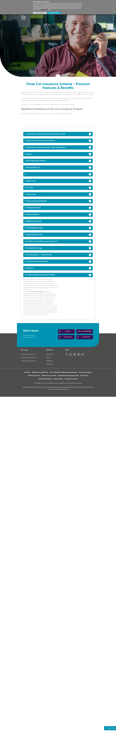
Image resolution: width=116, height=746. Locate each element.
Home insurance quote (27, 357)
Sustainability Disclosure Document (68, 375)
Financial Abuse (58, 379)
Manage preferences (40, 12)
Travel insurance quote (27, 361)
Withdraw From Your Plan (48, 375)
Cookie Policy (84, 375)
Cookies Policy (44, 9)
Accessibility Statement (45, 379)
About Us (48, 354)
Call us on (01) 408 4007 (85, 331)
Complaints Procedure (71, 379)
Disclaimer (27, 372)
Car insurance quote (27, 354)
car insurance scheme (36, 291)
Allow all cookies (54, 12)
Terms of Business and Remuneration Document (63, 372)
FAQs (47, 357)
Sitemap (48, 364)
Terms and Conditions (85, 372)
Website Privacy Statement (40, 372)
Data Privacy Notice (34, 375)
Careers (48, 361)
